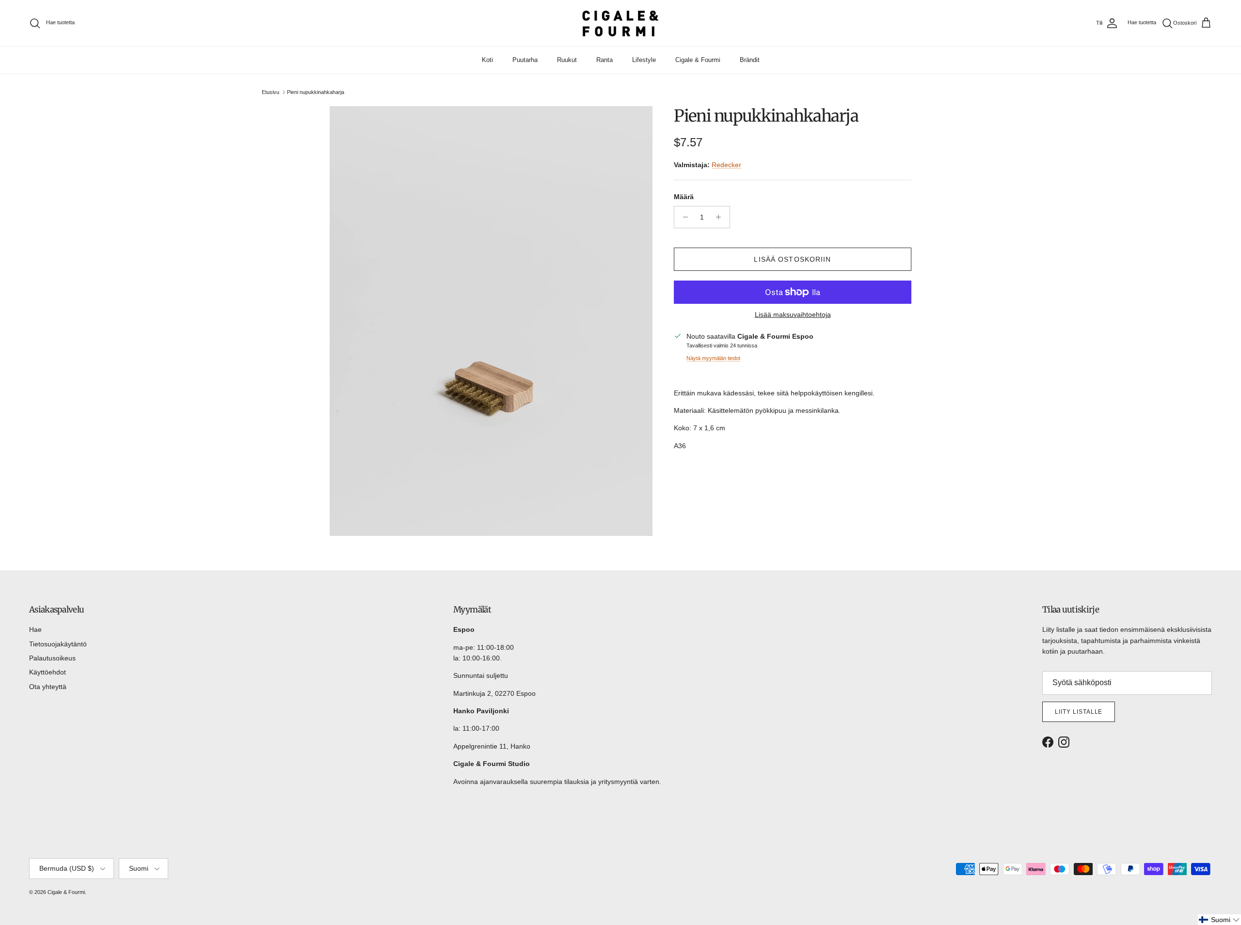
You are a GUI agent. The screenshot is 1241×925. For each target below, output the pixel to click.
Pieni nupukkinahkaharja (315, 92)
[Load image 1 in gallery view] (491, 321)
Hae (35, 629)
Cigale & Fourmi (697, 59)
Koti (487, 59)
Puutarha (525, 59)
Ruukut (567, 59)
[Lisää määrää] (721, 217)
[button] (1219, 919)
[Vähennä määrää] (682, 217)
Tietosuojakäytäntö (58, 644)
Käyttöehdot (47, 672)
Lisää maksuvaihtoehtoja (793, 314)
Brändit (750, 59)
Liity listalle (1078, 711)
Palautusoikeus (52, 658)
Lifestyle (644, 59)
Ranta (604, 59)
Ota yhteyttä (47, 686)
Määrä (684, 197)
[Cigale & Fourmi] (620, 23)
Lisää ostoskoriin (792, 259)
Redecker (726, 165)
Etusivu (270, 92)
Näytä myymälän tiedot (713, 358)
